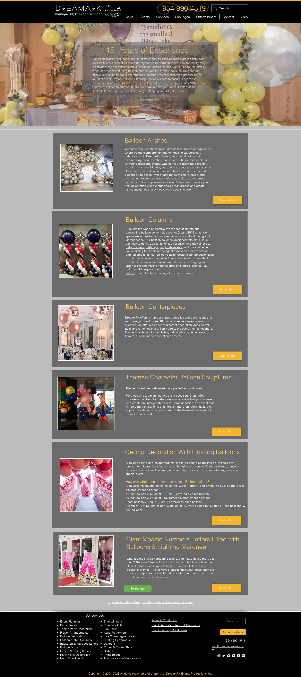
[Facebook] (219, 655)
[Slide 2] (146, 115)
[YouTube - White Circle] (243, 655)
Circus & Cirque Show (118, 647)
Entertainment (113, 621)
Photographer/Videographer (122, 658)
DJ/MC (108, 651)
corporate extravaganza (192, 167)
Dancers (109, 643)
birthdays (152, 247)
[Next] (279, 74)
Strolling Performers (117, 640)
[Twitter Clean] (223, 655)
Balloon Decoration (72, 636)
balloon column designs (156, 232)
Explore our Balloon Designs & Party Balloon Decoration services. (150, 602)
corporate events (171, 247)
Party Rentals (68, 625)
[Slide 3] (154, 115)
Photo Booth (112, 655)
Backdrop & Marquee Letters (79, 643)
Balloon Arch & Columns (76, 640)
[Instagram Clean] (228, 655)
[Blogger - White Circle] (238, 655)
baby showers (135, 247)
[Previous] (22, 74)
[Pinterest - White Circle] (233, 655)
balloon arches (182, 149)
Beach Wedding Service (76, 651)
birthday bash (159, 167)
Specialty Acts (113, 625)
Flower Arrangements (74, 632)
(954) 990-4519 (235, 640)
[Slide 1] (150, 115)
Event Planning (70, 621)
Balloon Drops (69, 647)
